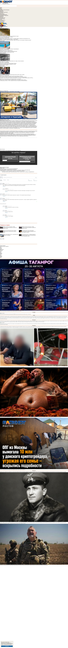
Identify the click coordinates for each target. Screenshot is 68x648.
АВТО (1, 8)
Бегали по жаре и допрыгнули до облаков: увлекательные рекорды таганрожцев (11, 76)
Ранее (8, 179)
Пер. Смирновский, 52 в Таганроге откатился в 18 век (13, 150)
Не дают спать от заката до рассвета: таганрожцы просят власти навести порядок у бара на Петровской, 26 (13, 316)
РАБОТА (5, 23)
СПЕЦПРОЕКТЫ (2, 18)
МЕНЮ (1, 7)
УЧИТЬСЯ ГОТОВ (4, 24)
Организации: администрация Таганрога (7, 171)
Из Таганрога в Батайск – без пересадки (5, 169)
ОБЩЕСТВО (2, 16)
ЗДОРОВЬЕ (1, 10)
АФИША (1, 9)
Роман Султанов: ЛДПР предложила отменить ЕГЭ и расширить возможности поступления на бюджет (50, 323)
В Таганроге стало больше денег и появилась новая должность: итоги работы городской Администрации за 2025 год (16, 77)
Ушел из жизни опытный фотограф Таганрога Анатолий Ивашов (29, 323)
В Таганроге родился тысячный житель (56, 417)
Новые (1, 179)
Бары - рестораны (4, 26)
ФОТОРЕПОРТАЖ (2, 20)
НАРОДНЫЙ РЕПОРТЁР (3, 14)
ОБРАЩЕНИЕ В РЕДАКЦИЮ (4, 15)
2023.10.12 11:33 (9, 210)
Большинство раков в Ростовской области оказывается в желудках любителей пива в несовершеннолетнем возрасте (14, 417)
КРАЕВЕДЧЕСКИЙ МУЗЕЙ (4, 12)
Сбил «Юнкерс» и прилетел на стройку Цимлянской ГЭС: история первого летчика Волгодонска (12, 522)
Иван (8, 189)
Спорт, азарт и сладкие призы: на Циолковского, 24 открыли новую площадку (10, 471)
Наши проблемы (2, 65)
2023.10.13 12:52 (11, 189)
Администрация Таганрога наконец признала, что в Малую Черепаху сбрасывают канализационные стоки (15, 38)
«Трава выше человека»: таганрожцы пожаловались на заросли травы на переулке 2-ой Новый (14, 523)
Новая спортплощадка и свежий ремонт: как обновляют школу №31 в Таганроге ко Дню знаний (30, 471)
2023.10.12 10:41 (7, 198)
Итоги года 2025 (2, 66)
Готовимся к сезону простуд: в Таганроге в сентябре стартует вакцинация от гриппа (35, 522)
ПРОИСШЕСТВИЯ (2, 17)
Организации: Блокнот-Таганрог (17, 171)
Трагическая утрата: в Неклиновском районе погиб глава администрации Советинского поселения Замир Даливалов (40, 316)
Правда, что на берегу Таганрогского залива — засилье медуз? (9, 39)
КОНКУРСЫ (1, 11)
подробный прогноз (2, 246)
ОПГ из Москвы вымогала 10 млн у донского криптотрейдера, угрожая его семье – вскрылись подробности (13, 469)
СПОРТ (1, 19)
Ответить (4, 186)
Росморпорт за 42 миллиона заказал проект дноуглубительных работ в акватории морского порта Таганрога (28, 327)
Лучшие (4, 179)
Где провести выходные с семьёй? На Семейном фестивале (8, 51)
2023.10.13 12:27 (7, 183)
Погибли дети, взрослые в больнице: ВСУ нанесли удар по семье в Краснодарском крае (11, 323)
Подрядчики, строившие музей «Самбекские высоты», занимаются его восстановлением (41, 417)
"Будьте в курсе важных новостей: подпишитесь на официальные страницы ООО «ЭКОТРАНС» (12, 326)
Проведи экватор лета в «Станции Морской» (6, 50)
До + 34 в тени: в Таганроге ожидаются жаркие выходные (30, 326)
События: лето (24, 171)
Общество (1, 90)
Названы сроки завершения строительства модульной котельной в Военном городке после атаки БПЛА (54, 471)
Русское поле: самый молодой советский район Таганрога (8, 63)
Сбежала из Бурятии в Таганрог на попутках (6, 168)
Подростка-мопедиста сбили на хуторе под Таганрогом (45, 326)
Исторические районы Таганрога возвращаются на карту (8, 64)
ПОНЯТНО (7, 646)
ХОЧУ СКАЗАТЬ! (2, 21)
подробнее (7, 246)
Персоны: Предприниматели (30, 171)
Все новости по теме (3, 37)
